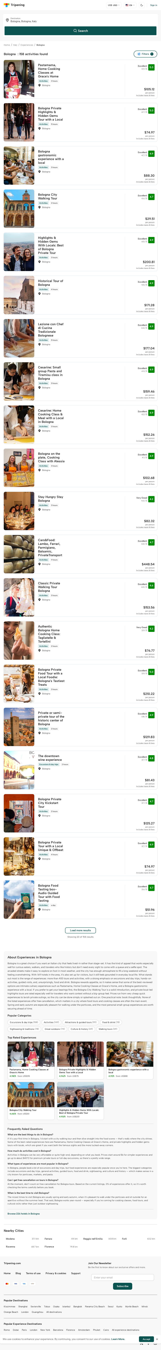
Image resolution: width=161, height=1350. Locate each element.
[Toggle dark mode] (141, 5)
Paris (24, 1330)
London (25, 1312)
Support (75, 1273)
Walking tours (108, 1029)
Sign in (153, 5)
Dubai (16, 1330)
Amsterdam (84, 1330)
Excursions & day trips (24, 1022)
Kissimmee (9, 1306)
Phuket (96, 1330)
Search (83, 31)
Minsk (145, 1306)
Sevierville (36, 1306)
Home (7, 45)
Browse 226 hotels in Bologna (24, 1213)
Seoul (110, 1306)
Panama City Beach (95, 1306)
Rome (7, 1330)
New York (45, 1330)
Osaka (56, 1306)
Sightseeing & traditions (24, 1029)
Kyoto (119, 1306)
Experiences (27, 45)
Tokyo (47, 1306)
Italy (15, 45)
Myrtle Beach (132, 1306)
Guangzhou (37, 1312)
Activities (51, 1022)
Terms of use (33, 1273)
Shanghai (23, 1306)
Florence (70, 1330)
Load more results (80, 930)
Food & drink (111, 1022)
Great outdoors (55, 1029)
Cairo (106, 1330)
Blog (18, 1273)
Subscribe (122, 1286)
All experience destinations (125, 1330)
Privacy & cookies (56, 1273)
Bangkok (77, 1306)
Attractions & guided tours (80, 1022)
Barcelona (58, 1330)
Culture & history (82, 1029)
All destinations (54, 1312)
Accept (146, 1339)
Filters (147, 53)
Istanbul (66, 1306)
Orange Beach (11, 1312)
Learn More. (118, 1339)
